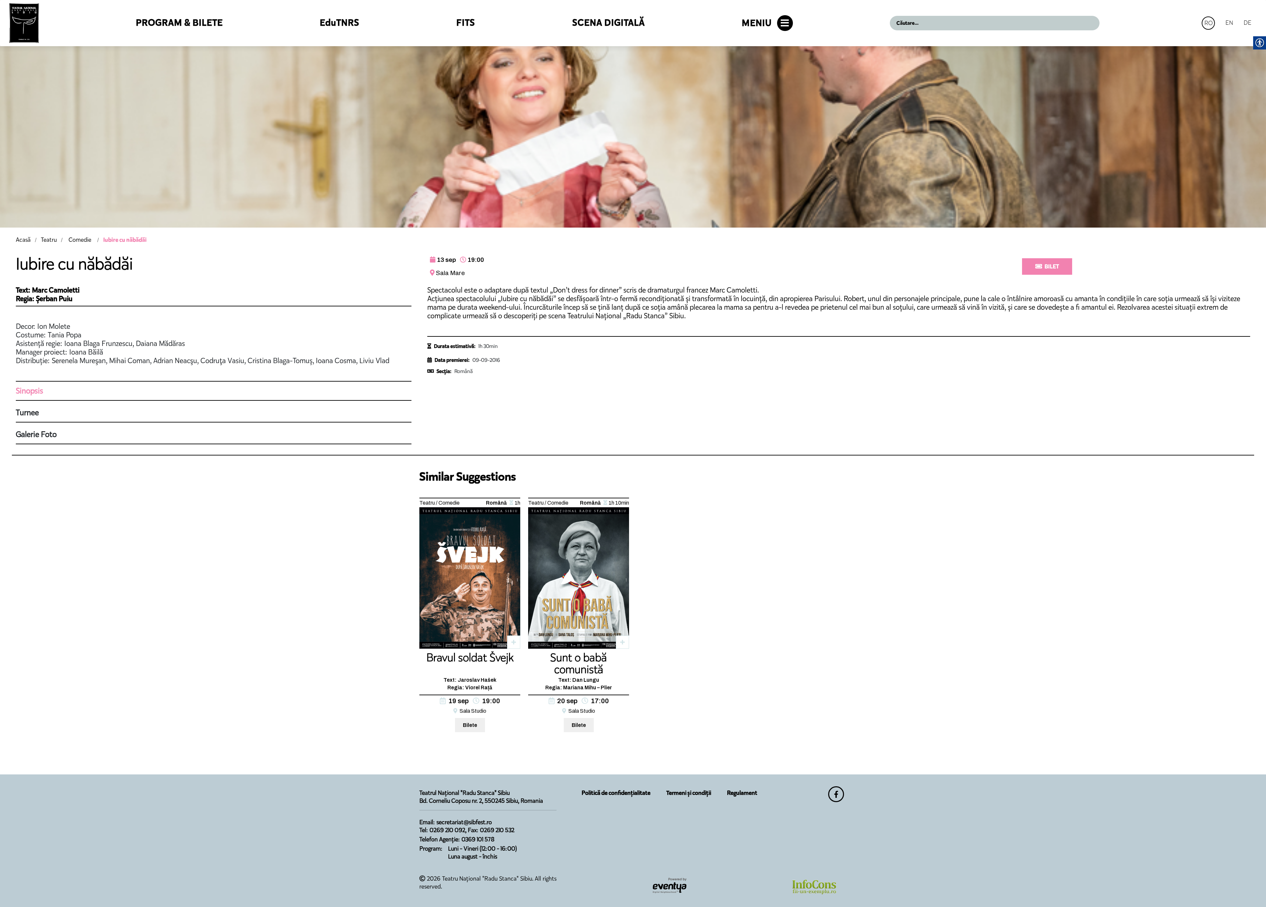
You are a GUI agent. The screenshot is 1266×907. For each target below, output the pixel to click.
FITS (465, 22)
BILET (1051, 266)
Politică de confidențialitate (616, 793)
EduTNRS (339, 22)
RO (1208, 23)
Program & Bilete (179, 22)
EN (1229, 22)
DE (1247, 22)
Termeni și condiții (688, 793)
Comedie (80, 240)
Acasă (23, 240)
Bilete (470, 725)
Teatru (49, 240)
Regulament (742, 793)
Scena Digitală (608, 22)
